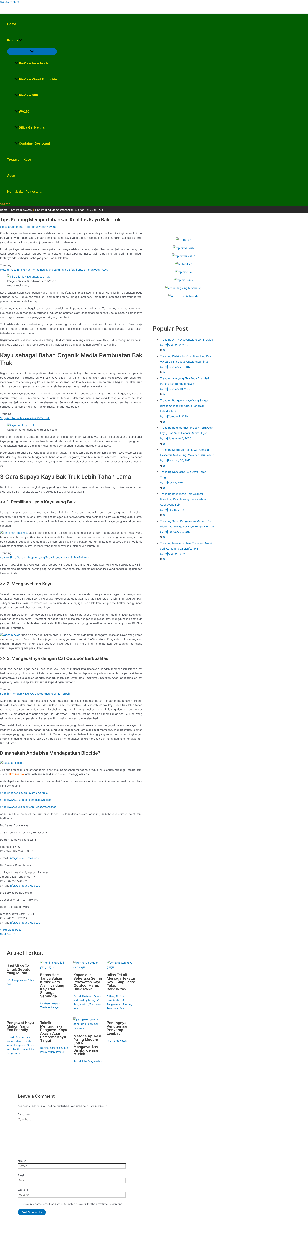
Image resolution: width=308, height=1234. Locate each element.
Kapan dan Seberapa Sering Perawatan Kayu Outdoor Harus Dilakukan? (87, 982)
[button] (20, 40)
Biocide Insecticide (51, 1047)
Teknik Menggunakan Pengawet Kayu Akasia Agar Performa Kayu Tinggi (53, 1032)
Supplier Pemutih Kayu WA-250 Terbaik (25, 418)
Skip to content (9, 2)
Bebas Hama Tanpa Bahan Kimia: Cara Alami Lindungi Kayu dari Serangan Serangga (52, 985)
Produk (12, 40)
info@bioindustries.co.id (24, 858)
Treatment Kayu (19, 159)
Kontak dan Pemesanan (25, 191)
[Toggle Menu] (32, 51)
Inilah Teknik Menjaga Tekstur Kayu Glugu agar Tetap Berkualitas (121, 982)
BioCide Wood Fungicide (38, 79)
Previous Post (10, 929)
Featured (87, 996)
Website (23, 1189)
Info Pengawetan (35, 226)
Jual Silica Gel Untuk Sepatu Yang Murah (18, 969)
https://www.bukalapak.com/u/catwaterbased (28, 807)
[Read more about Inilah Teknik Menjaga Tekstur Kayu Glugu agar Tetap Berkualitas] (121, 967)
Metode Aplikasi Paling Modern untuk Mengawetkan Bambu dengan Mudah (87, 1045)
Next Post (8, 934)
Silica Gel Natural (32, 127)
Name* (22, 1161)
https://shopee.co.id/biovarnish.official (24, 792)
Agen (11, 175)
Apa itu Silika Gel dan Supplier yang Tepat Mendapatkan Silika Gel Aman (45, 557)
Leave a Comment (11, 226)
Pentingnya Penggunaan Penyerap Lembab (117, 1028)
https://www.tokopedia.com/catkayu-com (26, 799)
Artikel (77, 996)
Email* (22, 1175)
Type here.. (25, 1114)
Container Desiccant (34, 143)
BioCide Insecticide (33, 63)
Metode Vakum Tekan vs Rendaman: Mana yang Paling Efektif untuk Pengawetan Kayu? (55, 269)
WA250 (24, 111)
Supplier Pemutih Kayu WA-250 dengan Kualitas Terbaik (35, 693)
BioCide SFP (28, 95)
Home (11, 24)
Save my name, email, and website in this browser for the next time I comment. (72, 1204)
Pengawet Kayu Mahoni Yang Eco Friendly (20, 1026)
